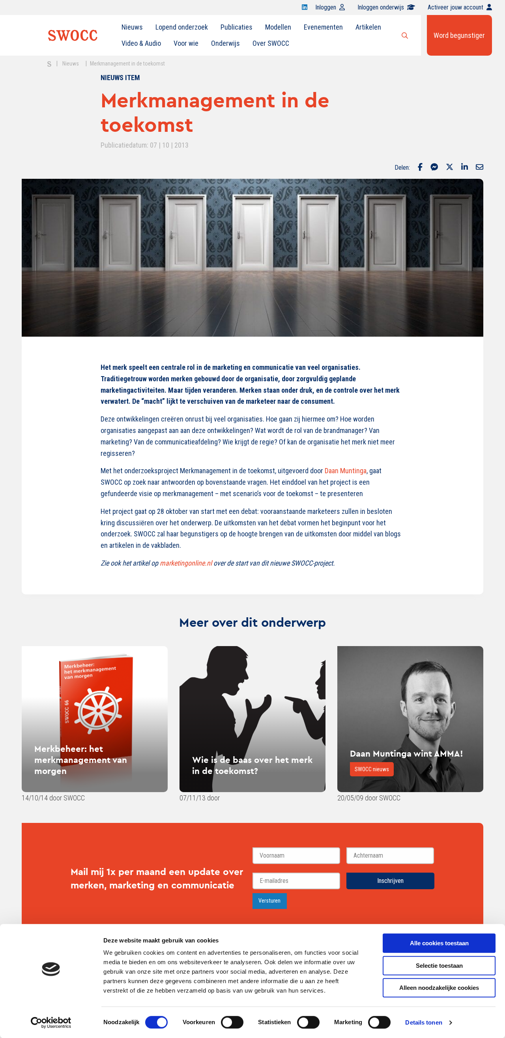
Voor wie (186, 43)
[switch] (232, 1022)
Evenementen (323, 27)
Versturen (269, 900)
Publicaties (236, 27)
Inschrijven (390, 880)
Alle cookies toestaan (439, 943)
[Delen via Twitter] (449, 167)
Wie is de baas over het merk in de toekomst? (252, 765)
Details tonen (423, 1022)
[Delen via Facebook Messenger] (434, 167)
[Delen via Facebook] (420, 167)
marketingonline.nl (186, 563)
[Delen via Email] (479, 167)
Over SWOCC (270, 43)
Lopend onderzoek (181, 27)
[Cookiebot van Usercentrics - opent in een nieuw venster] (51, 1023)
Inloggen (325, 7)
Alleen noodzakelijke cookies (439, 987)
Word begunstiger (459, 35)
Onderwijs (225, 43)
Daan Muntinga (346, 471)
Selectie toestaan (439, 965)
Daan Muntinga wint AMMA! (406, 753)
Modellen (278, 27)
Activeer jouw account (455, 7)
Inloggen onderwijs (380, 7)
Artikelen (368, 27)
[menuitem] (132, 27)
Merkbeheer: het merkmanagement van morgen (80, 759)
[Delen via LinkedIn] (464, 167)
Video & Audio (141, 43)
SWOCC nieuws (372, 769)
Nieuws (132, 27)
